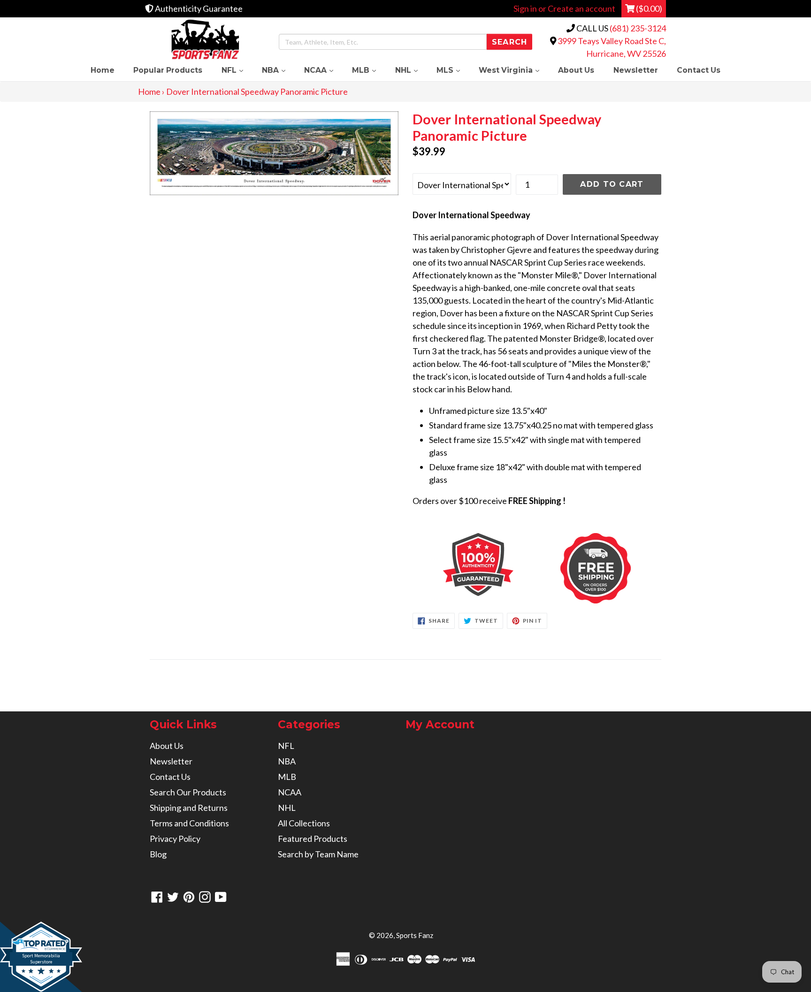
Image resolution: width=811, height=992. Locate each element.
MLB (368, 70)
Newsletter (635, 70)
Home (103, 70)
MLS (452, 70)
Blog (158, 854)
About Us (576, 70)
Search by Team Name (318, 854)
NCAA (323, 70)
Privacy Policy (175, 838)
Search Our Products (188, 792)
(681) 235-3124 (638, 28)
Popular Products (167, 70)
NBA (278, 70)
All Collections (304, 823)
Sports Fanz (414, 935)
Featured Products (312, 838)
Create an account (581, 8)
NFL (237, 70)
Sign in (525, 8)
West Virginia (514, 70)
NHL (411, 70)
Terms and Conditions (189, 823)
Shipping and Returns (189, 807)
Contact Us (698, 70)
